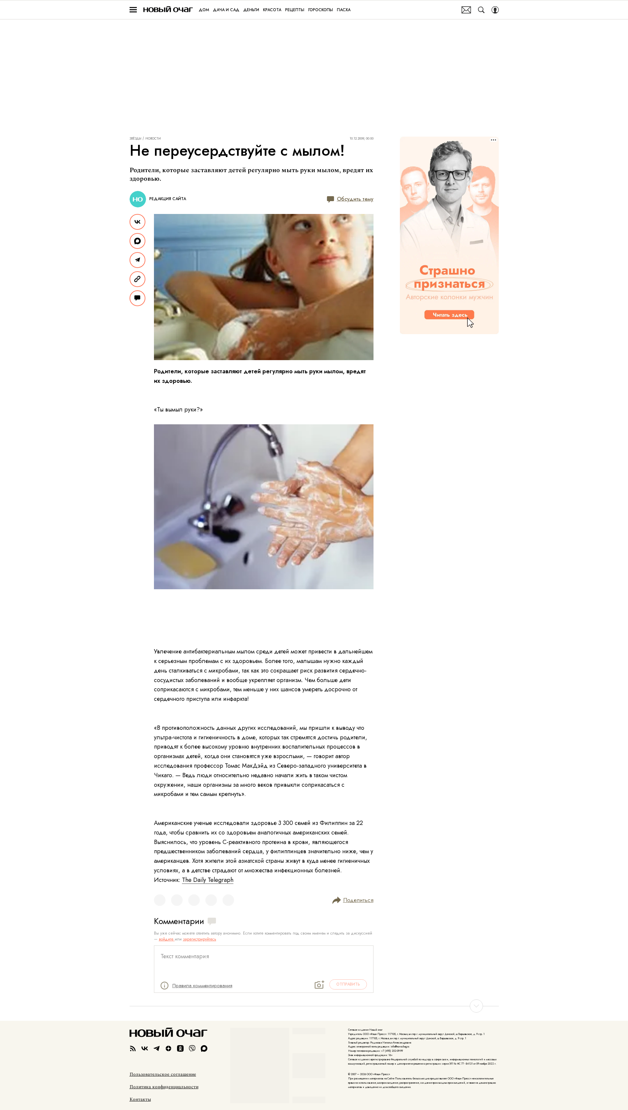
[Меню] (133, 9)
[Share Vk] (137, 222)
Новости (153, 139)
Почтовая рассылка (466, 9)
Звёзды (135, 139)
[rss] (133, 1048)
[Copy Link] (137, 279)
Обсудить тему (355, 199)
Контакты (140, 1099)
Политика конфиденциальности (164, 1087)
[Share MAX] (137, 241)
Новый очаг (168, 9)
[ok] (180, 1048)
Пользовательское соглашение (163, 1074)
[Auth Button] (495, 9)
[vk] (144, 1048)
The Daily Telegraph (207, 880)
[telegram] (156, 1048)
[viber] (192, 1048)
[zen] (168, 1048)
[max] (204, 1048)
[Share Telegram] (137, 260)
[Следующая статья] (314, 1006)
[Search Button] (481, 9)
